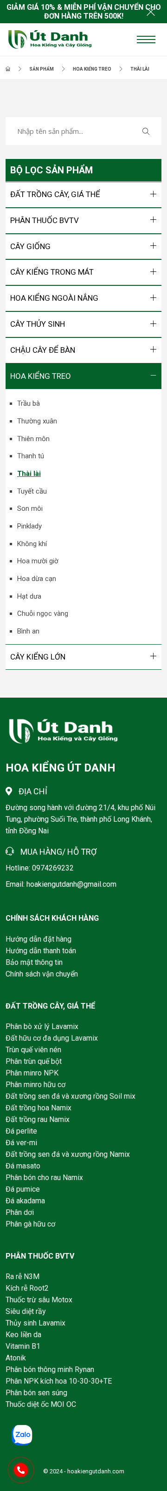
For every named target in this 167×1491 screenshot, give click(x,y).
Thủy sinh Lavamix (35, 1323)
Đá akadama (25, 1200)
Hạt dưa (29, 596)
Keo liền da (23, 1334)
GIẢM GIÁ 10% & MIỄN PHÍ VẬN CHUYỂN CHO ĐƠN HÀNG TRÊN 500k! (83, 11)
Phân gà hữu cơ (30, 1224)
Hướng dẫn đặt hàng (38, 939)
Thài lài (139, 69)
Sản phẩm (41, 69)
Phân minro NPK (32, 1073)
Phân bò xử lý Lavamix (42, 1026)
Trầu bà (28, 403)
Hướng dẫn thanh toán (41, 950)
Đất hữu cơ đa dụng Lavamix (52, 1038)
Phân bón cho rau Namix (44, 1177)
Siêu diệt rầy (26, 1311)
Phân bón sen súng (36, 1392)
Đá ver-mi (21, 1142)
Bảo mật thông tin (34, 962)
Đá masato (23, 1165)
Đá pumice (23, 1189)
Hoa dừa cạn (36, 578)
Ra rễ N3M (22, 1276)
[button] (83, 195)
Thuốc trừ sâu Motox (39, 1299)
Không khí (32, 544)
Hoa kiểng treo (92, 69)
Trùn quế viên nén (33, 1049)
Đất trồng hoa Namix (38, 1107)
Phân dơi (20, 1212)
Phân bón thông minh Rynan (50, 1369)
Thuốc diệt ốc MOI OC (41, 1404)
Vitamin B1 (23, 1346)
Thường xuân (37, 421)
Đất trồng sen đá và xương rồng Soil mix (70, 1096)
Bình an (28, 631)
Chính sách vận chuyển (42, 974)
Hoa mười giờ (37, 561)
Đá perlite (21, 1131)
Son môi (30, 508)
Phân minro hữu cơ (35, 1084)
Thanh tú (30, 456)
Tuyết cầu (32, 491)
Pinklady (29, 526)
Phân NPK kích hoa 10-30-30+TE (59, 1381)
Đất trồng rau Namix (38, 1119)
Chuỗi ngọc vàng (42, 613)
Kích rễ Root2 (27, 1288)
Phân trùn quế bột (34, 1061)
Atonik (16, 1357)
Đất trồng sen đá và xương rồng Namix (68, 1154)
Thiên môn (33, 439)
